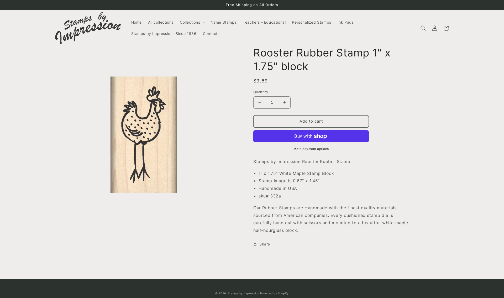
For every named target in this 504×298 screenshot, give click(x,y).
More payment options (311, 149)
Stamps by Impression (243, 293)
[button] (192, 22)
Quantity (260, 92)
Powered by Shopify (274, 293)
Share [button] (264, 244)
